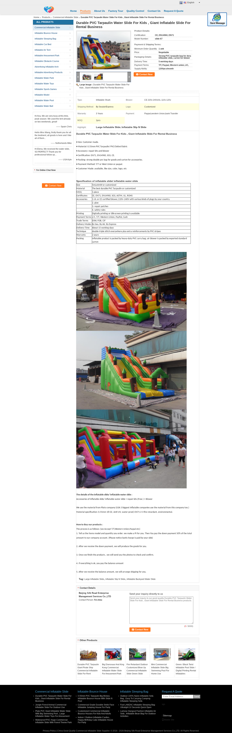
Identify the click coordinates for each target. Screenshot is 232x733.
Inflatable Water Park (44, 78)
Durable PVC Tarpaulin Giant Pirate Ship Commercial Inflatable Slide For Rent (88, 669)
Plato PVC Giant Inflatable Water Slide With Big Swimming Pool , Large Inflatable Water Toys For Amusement (52, 713)
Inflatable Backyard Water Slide (141, 579)
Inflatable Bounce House (46, 33)
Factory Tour (115, 11)
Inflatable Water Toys (44, 83)
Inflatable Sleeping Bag (45, 39)
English (190, 2)
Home (73, 11)
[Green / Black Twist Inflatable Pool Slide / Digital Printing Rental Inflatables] (187, 654)
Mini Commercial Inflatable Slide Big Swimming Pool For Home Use (160, 669)
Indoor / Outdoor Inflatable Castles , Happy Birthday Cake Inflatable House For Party (95, 720)
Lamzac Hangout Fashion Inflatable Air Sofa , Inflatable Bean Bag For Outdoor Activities (138, 713)
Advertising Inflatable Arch (47, 67)
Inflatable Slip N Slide (115, 579)
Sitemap (167, 715)
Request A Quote (173, 11)
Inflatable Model (42, 95)
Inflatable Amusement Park (47, 55)
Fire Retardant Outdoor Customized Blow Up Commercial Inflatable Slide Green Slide (137, 669)
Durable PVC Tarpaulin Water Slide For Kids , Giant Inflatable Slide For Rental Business (53, 698)
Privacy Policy (49, 731)
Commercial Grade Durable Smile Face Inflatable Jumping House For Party (96, 706)
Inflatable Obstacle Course (47, 61)
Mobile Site (169, 720)
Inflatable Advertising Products (49, 72)
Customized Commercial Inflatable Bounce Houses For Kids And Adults (94, 712)
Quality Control (135, 11)
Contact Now (146, 74)
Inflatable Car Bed (43, 44)
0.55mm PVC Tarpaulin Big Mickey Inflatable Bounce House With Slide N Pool (95, 698)
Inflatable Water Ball (44, 106)
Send (196, 696)
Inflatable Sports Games (46, 89)
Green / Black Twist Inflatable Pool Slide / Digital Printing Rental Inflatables (186, 669)
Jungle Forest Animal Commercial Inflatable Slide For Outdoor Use (50, 706)
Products (85, 11)
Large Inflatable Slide (94, 579)
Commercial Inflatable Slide (65, 17)
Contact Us (154, 11)
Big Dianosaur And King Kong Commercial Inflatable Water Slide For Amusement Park (113, 669)
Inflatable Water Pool (44, 100)
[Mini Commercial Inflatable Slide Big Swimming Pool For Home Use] (162, 654)
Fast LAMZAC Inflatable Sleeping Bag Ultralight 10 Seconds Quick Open (137, 706)
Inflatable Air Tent (42, 50)
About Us (99, 11)
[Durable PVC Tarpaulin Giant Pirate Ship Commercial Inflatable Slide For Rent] (88, 654)
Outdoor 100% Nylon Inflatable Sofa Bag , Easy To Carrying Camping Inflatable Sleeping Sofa (136, 698)
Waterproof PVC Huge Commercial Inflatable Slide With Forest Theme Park (53, 721)
